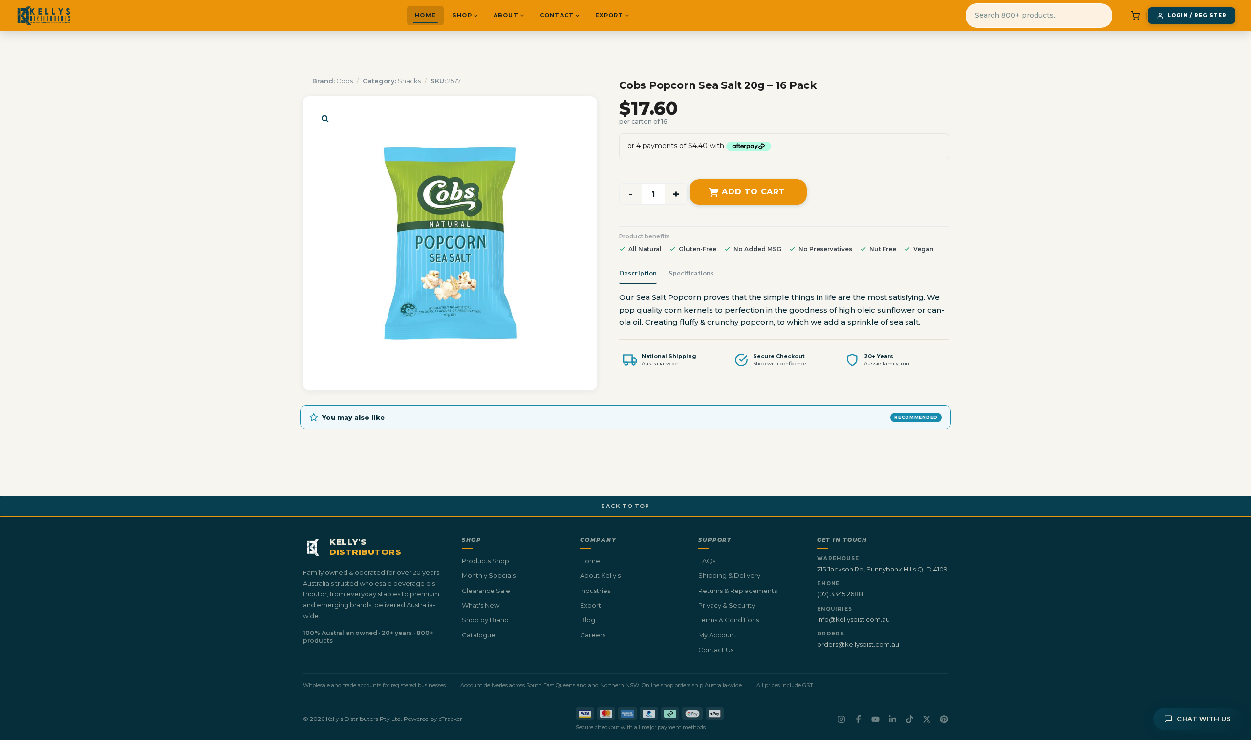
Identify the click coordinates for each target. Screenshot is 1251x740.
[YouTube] (875, 719)
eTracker (450, 718)
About (506, 15)
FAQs (706, 561)
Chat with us (1203, 719)
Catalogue (479, 635)
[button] (325, 118)
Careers (592, 635)
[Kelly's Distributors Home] (44, 15)
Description (638, 273)
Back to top (625, 505)
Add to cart (753, 191)
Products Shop (485, 561)
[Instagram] (841, 719)
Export (609, 15)
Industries (595, 590)
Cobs (344, 81)
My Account (717, 635)
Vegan (923, 249)
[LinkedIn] (892, 719)
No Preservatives (825, 249)
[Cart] (1135, 15)
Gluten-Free (697, 249)
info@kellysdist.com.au (853, 619)
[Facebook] (858, 719)
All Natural (645, 249)
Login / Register (1197, 15)
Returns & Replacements (737, 590)
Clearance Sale (486, 590)
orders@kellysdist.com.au (858, 644)
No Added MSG (757, 249)
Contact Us (715, 650)
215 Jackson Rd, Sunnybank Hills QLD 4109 (882, 569)
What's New (480, 605)
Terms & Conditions (728, 620)
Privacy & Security (726, 605)
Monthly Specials (489, 575)
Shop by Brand (485, 620)
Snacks (409, 81)
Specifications (691, 273)
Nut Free (882, 249)
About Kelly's (600, 575)
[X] (927, 719)
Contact (557, 15)
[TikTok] (910, 719)
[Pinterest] (944, 719)
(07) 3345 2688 (840, 594)
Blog (587, 620)
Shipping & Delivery (729, 575)
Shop (462, 15)
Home (425, 15)
